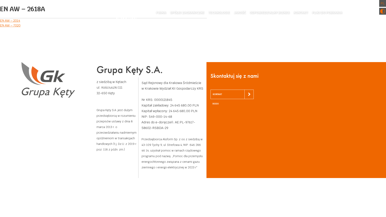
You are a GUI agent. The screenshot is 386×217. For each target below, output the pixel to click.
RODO (216, 103)
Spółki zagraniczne (187, 12)
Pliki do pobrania (327, 12)
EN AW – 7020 (10, 25)
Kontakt (301, 12)
